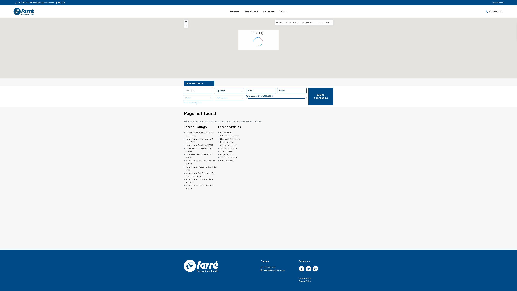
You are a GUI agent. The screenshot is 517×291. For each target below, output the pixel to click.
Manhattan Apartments (230, 139)
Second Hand (251, 11)
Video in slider (226, 151)
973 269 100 (495, 11)
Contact (283, 11)
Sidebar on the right (228, 157)
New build (235, 11)
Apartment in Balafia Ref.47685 (199, 145)
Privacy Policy (305, 281)
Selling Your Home (228, 145)
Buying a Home (226, 142)
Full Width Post (226, 160)
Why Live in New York (229, 136)
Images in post (226, 154)
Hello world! (225, 132)
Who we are (268, 11)
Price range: (251, 96)
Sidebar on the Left (228, 148)
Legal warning (305, 278)
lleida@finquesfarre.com (275, 270)
